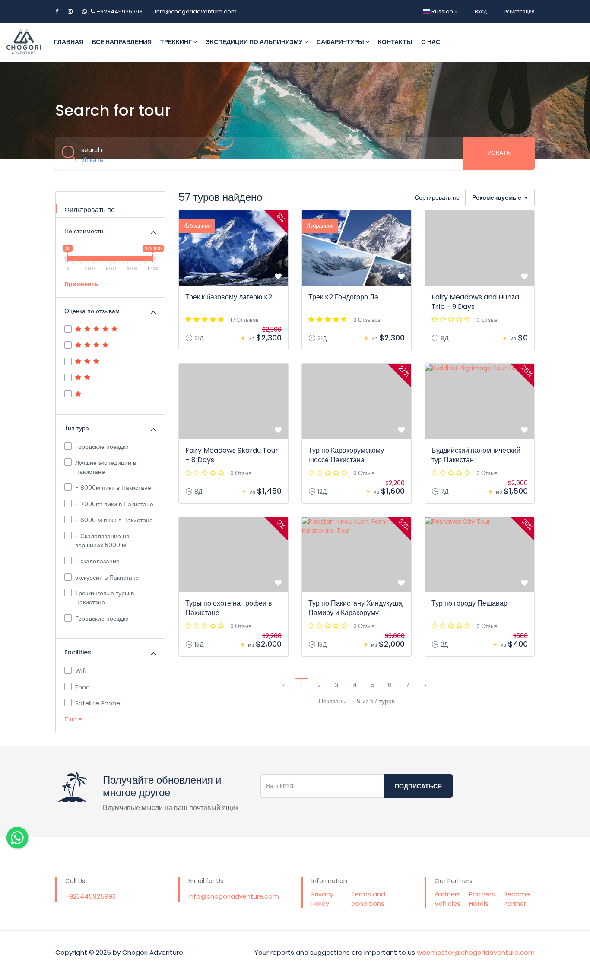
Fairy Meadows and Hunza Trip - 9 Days (475, 301)
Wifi (80, 671)
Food (82, 687)
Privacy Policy (322, 899)
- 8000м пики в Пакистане (113, 487)
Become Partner (517, 899)
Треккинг (176, 42)
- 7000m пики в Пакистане (114, 504)
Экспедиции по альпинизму (255, 42)
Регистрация (519, 11)
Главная (68, 42)
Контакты (395, 42)
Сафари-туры (341, 42)
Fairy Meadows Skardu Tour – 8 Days (231, 455)
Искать (499, 153)
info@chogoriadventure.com (196, 11)
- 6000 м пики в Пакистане (114, 520)
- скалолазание (97, 561)
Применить (81, 283)
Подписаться (418, 786)
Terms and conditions (368, 899)
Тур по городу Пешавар (469, 603)
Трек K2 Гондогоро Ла (343, 297)
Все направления (122, 42)
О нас (430, 42)
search (91, 150)
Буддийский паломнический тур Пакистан (475, 455)
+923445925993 (115, 11)
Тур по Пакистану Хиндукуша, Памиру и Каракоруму (355, 608)
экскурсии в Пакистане (107, 577)
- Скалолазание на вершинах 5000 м (102, 540)
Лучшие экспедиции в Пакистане (105, 467)
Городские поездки (102, 446)
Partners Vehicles (447, 899)
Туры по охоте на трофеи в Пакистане (228, 608)
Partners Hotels (482, 899)
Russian (442, 11)
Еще (71, 719)
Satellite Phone (97, 703)
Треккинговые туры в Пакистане (104, 598)
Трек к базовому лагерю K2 (228, 297)
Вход (481, 11)
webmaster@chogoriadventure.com (476, 952)
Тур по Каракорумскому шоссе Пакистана (346, 455)
